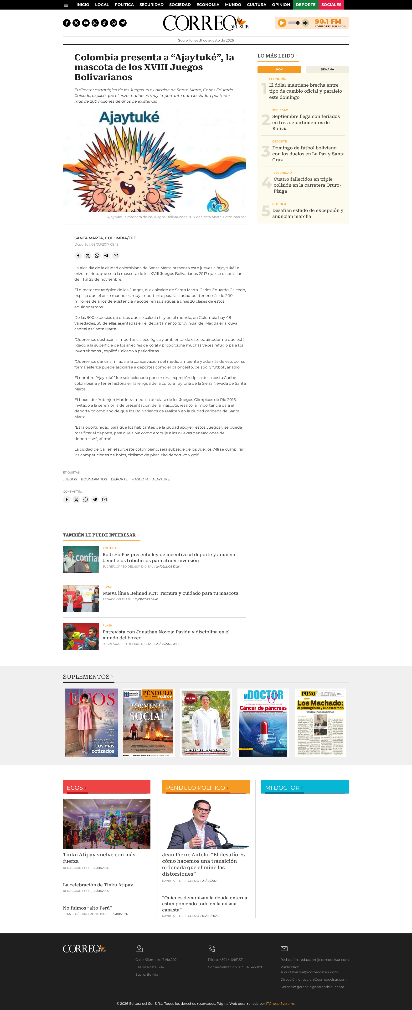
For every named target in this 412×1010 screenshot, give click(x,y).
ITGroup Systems (280, 1003)
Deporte (306, 4)
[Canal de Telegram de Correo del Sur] (123, 23)
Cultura (256, 4)
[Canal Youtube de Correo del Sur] (86, 23)
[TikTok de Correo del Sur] (104, 23)
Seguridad (151, 4)
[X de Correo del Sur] (76, 23)
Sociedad (180, 4)
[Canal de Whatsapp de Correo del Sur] (113, 23)
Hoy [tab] (279, 69)
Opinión (281, 4)
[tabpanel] (91, 723)
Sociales (331, 4)
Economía (207, 4)
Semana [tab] (327, 69)
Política (124, 4)
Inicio (83, 4)
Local (102, 4)
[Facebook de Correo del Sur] (67, 23)
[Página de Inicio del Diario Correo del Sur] (206, 23)
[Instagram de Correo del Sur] (95, 23)
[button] (154, 161)
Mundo (233, 4)
